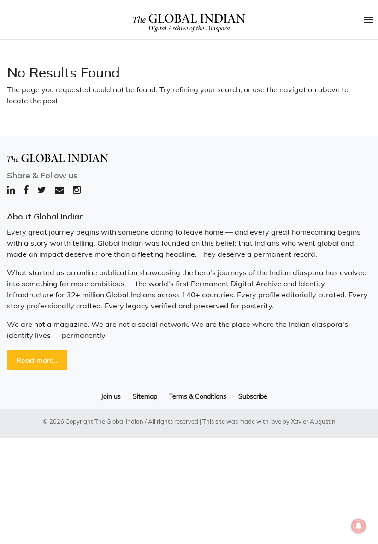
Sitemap (145, 396)
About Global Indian (45, 216)
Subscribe (252, 396)
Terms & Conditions (197, 396)
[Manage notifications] (358, 526)
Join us (111, 396)
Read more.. (37, 360)
